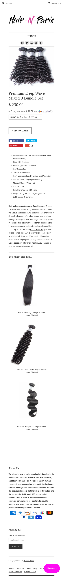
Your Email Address (17, 535)
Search (12, 568)
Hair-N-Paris (29, 560)
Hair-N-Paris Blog (37, 229)
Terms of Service (15, 571)
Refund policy (30, 571)
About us (20, 568)
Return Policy (31, 568)
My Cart (56, 3)
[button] (31, 111)
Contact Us (43, 568)
